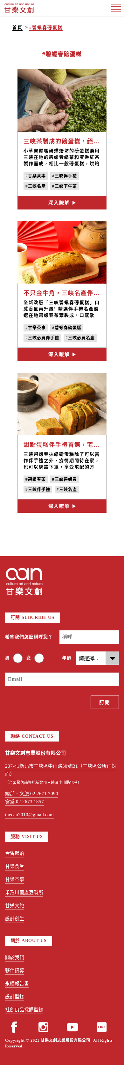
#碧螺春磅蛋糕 (46, 27)
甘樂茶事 (14, 879)
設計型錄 (14, 996)
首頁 (17, 27)
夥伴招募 (14, 970)
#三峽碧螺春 (64, 479)
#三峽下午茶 (64, 186)
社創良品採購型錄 (24, 1009)
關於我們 (14, 957)
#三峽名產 (35, 186)
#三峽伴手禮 (64, 175)
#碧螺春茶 (35, 479)
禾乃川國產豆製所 (24, 892)
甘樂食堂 (14, 866)
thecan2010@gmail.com (29, 814)
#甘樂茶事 (35, 175)
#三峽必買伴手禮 (42, 337)
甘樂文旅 (14, 905)
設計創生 (14, 918)
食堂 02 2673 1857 (24, 801)
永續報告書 (17, 983)
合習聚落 (14, 853)
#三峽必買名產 (80, 337)
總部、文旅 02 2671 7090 (31, 793)
